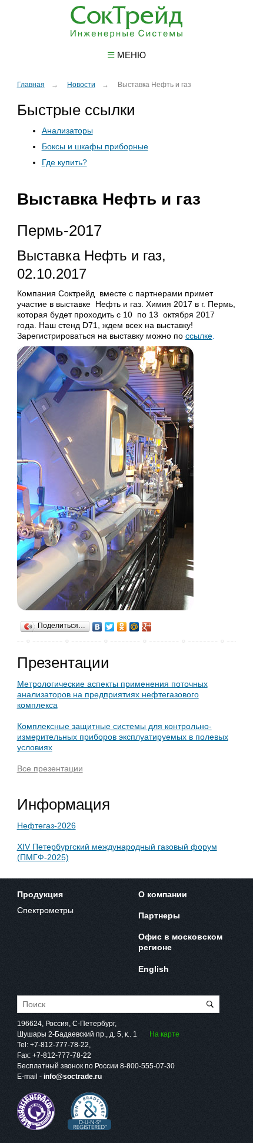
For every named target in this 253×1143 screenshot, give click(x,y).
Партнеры (159, 915)
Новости (81, 85)
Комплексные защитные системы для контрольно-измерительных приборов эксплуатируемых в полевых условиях (122, 736)
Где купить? (64, 162)
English (153, 969)
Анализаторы (67, 130)
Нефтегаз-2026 (46, 825)
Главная (31, 85)
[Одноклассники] (122, 624)
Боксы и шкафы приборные (95, 146)
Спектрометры (45, 910)
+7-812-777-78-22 (59, 1045)
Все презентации (50, 768)
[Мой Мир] (134, 624)
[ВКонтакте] (97, 624)
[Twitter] (110, 624)
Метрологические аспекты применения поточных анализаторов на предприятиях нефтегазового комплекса (112, 694)
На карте (164, 1034)
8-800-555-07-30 (147, 1066)
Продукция (40, 894)
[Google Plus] (147, 624)
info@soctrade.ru (73, 1076)
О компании (162, 894)
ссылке (198, 335)
